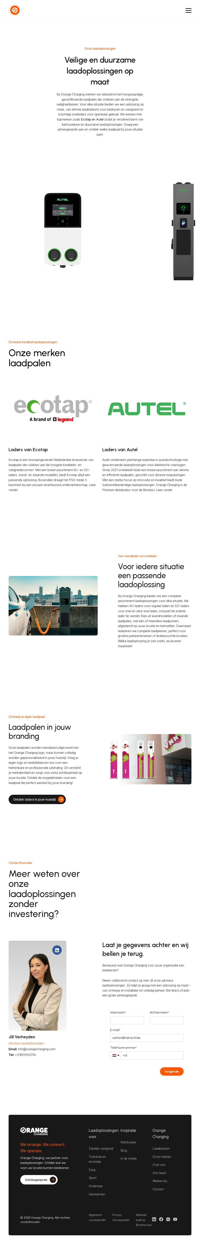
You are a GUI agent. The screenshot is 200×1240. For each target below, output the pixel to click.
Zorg (92, 1170)
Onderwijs (96, 1186)
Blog (124, 1150)
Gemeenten (97, 1194)
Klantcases (128, 1142)
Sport (92, 1178)
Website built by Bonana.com (144, 1220)
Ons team (159, 1173)
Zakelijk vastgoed (101, 1148)
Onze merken (162, 1157)
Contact (158, 1189)
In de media (129, 1158)
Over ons (159, 1165)
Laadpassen (161, 1148)
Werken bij (160, 1181)
